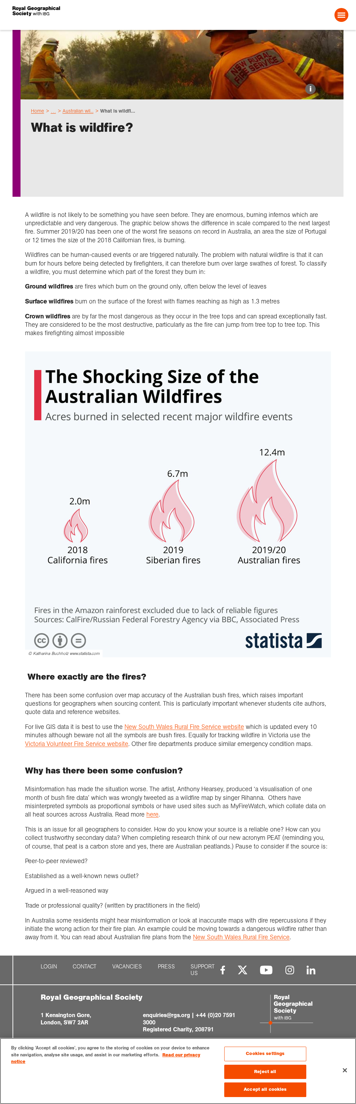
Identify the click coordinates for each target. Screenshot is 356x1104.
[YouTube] (266, 970)
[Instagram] (289, 970)
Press (166, 966)
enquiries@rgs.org (166, 1015)
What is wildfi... (117, 111)
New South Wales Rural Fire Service (241, 937)
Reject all (265, 1071)
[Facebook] (222, 970)
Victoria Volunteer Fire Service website (76, 744)
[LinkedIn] (311, 970)
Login (49, 966)
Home (37, 111)
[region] (178, 1071)
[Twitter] (243, 970)
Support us (203, 970)
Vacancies (127, 966)
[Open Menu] (341, 15)
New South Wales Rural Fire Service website (184, 727)
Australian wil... (78, 111)
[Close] (345, 1070)
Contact (84, 966)
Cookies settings (265, 1053)
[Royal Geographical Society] (80, 15)
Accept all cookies (265, 1089)
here (152, 814)
